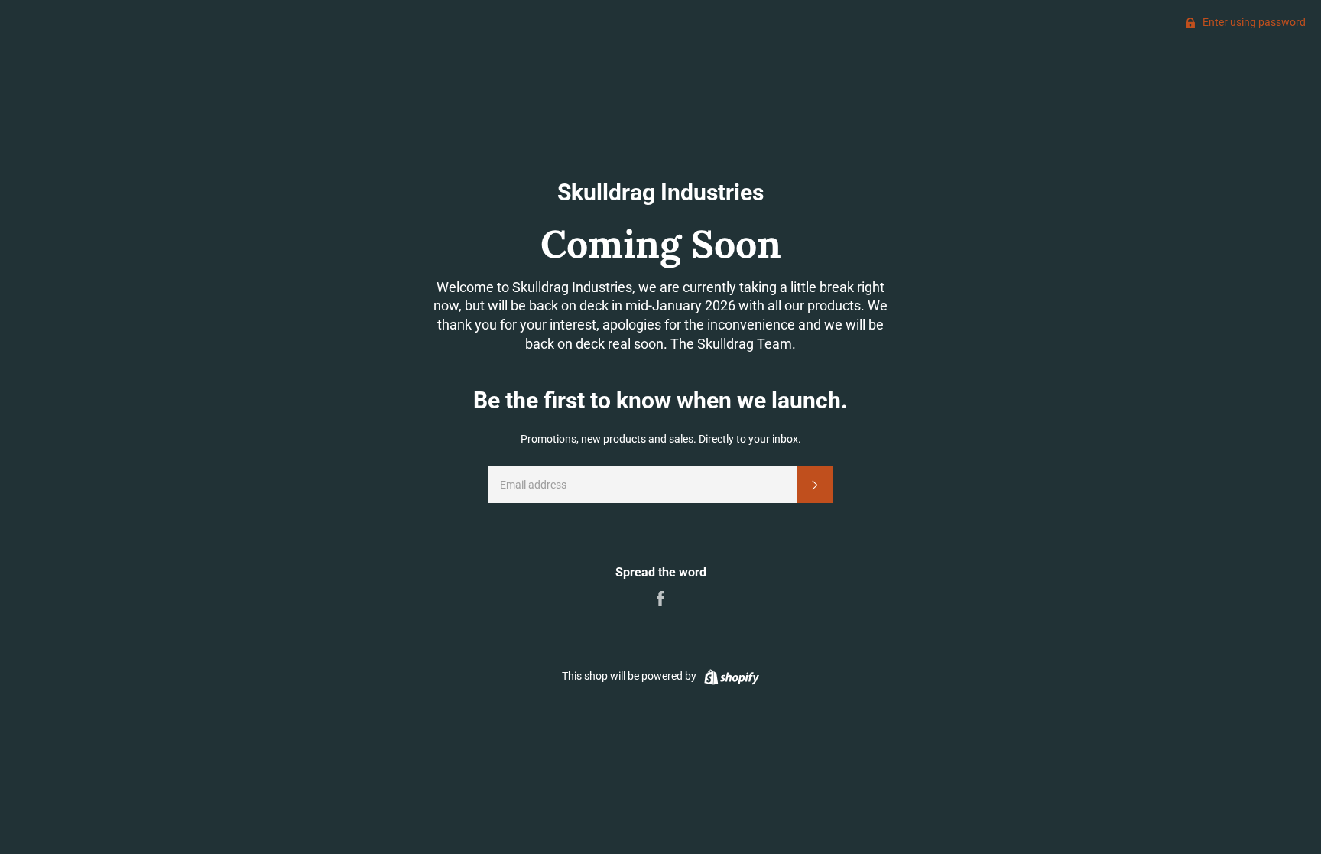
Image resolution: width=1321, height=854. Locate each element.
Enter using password (1253, 22)
